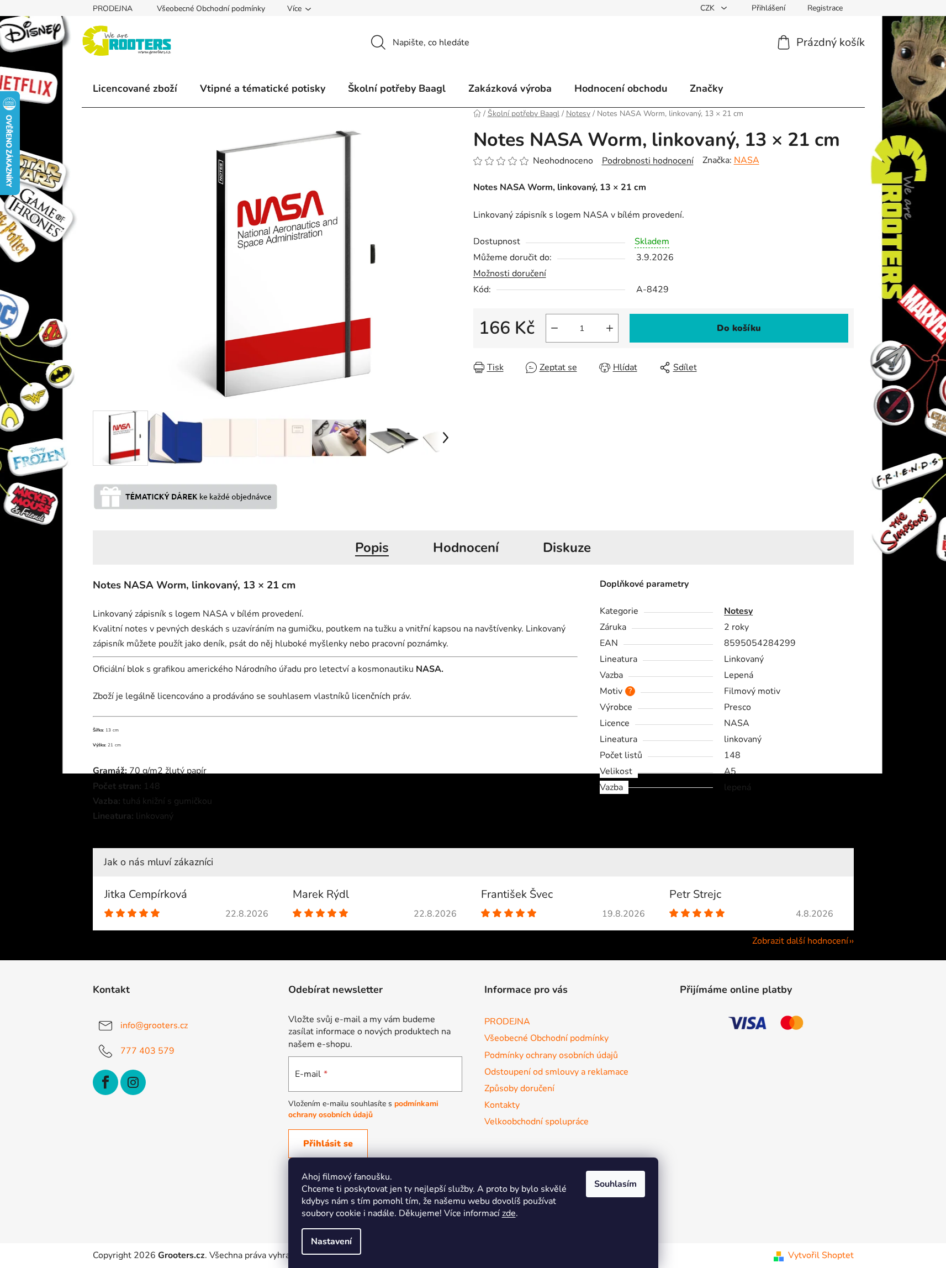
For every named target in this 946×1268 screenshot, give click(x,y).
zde (509, 1213)
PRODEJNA (113, 8)
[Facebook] (105, 1082)
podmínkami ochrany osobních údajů (363, 1109)
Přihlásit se (328, 1144)
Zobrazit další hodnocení (800, 941)
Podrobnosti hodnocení (648, 161)
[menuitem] (135, 88)
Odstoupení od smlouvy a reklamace (556, 1072)
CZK (708, 8)
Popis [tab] (372, 547)
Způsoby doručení (519, 1088)
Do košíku (739, 328)
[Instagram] (133, 1082)
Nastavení (331, 1241)
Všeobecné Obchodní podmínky (211, 8)
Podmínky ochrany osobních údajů (551, 1055)
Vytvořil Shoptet (821, 1255)
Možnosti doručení (509, 273)
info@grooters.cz (154, 1025)
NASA (746, 160)
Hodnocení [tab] (466, 547)
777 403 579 (147, 1051)
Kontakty (502, 1105)
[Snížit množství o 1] (554, 328)
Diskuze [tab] (567, 547)
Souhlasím (615, 1184)
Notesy (738, 611)
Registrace (825, 8)
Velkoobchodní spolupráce (536, 1122)
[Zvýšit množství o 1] (609, 328)
